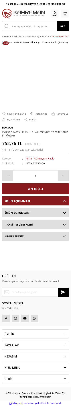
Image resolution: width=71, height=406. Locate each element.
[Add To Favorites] (14, 114)
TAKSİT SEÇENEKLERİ (19, 224)
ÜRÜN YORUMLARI (17, 212)
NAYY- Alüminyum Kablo (40, 158)
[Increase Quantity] (63, 176)
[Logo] (23, 14)
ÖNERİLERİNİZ (14, 236)
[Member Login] (55, 14)
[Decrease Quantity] (7, 176)
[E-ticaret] (35, 403)
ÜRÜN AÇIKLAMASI (17, 201)
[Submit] (63, 292)
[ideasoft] (16, 403)
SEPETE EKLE (35, 189)
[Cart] (65, 14)
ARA (63, 26)
